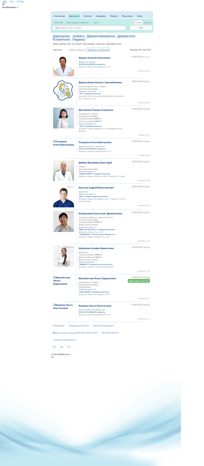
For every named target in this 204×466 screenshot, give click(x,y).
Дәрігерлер (74, 15)
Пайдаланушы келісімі (79, 325)
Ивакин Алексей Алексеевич (94, 57)
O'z (68, 346)
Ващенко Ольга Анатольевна (95, 305)
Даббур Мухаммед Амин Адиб (95, 162)
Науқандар (101, 15)
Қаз (61, 346)
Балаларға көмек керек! (86, 332)
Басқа (139, 15)
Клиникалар (59, 15)
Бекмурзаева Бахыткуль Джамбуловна (100, 213)
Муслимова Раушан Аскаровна (96, 109)
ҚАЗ (11, 1)
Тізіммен (138, 22)
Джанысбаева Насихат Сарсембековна (100, 82)
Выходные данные (110, 332)
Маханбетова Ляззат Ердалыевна (97, 278)
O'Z (18, 1)
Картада (147, 22)
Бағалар (87, 15)
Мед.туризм (127, 15)
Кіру (22, 1)
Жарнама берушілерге (103, 325)
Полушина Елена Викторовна (95, 142)
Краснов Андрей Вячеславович (96, 187)
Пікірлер (114, 15)
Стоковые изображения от (65, 339)
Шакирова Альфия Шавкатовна (96, 248)
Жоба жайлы (59, 325)
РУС (4, 1)
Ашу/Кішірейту (9, 7)
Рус (54, 346)
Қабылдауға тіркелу (139, 280)
